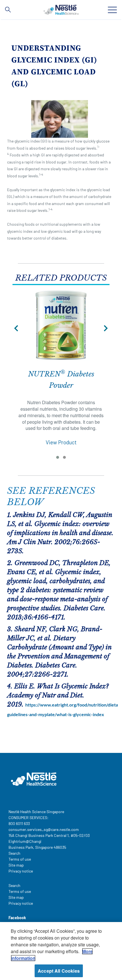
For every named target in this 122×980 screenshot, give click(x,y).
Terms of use (20, 859)
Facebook (17, 917)
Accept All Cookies (59, 971)
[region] (61, 951)
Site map (16, 865)
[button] (16, 328)
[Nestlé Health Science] (61, 9)
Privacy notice (21, 871)
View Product (61, 442)
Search (14, 853)
